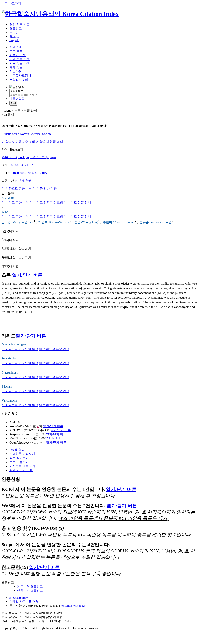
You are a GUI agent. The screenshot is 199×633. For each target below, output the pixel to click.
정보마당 (15, 71)
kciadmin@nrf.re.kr (73, 605)
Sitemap (14, 36)
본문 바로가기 (11, 3)
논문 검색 (16, 51)
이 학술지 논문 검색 (49, 141)
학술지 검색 (17, 55)
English (14, 40)
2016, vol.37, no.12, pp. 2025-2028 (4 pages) (29, 157)
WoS (12, 426)
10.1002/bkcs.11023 (22, 165)
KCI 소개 (15, 47)
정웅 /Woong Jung (86, 222)
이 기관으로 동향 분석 (17, 188)
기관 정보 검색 (19, 59)
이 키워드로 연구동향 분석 (20, 349)
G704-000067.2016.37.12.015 (28, 172)
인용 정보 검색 (19, 63)
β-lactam (7, 386)
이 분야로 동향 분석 (15, 202)
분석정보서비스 (20, 79)
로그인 (14, 32)
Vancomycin (9, 400)
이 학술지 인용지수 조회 (18, 141)
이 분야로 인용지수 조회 (46, 202)
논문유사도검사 (20, 75)
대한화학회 (24, 180)
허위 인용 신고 (19, 24)
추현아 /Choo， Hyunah (119, 222)
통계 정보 (16, 67)
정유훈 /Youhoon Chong (156, 222)
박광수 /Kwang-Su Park (54, 222)
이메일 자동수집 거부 (24, 601)
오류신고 (15, 28)
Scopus (14, 434)
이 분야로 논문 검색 (77, 202)
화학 (5, 211)
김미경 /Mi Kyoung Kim (18, 222)
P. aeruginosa (10, 372)
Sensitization (9, 358)
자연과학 (8, 197)
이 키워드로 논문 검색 (54, 349)
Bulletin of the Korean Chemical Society (26, 133)
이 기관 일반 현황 (45, 188)
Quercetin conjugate (14, 344)
